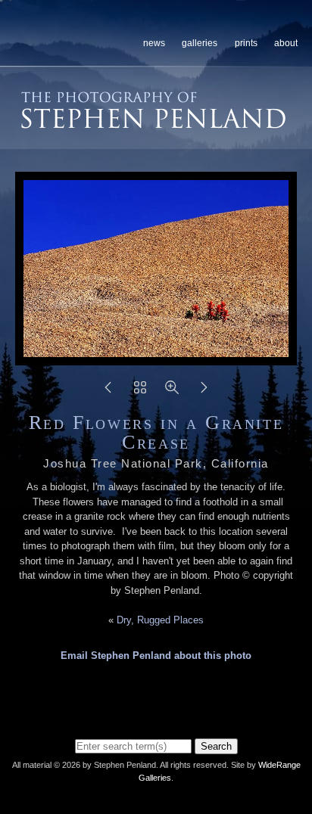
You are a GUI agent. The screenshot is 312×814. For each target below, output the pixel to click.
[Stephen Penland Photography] (153, 123)
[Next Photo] (203, 392)
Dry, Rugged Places (160, 620)
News (154, 43)
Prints (246, 43)
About (286, 43)
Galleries (199, 43)
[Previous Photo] (108, 392)
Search (216, 746)
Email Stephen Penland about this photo (156, 655)
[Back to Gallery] (140, 392)
